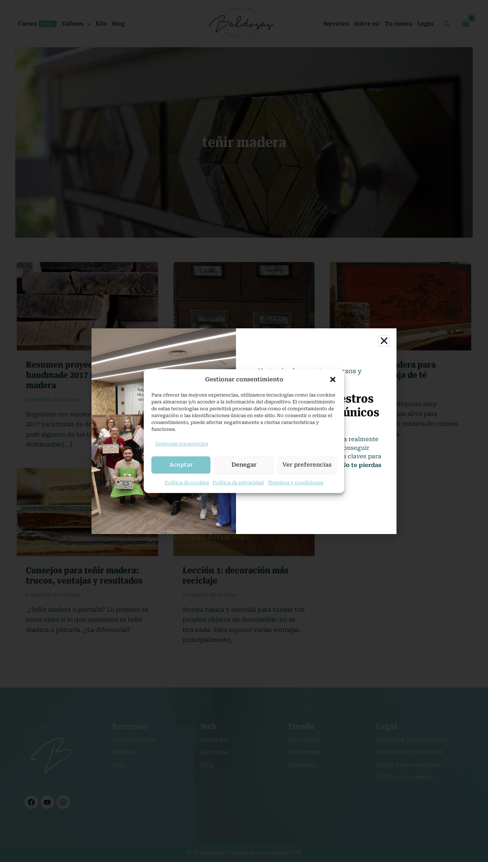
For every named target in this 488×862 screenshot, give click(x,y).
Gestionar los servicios (181, 443)
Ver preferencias (307, 464)
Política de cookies (187, 482)
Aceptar (181, 464)
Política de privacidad (238, 482)
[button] (333, 379)
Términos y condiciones (295, 482)
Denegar (244, 464)
